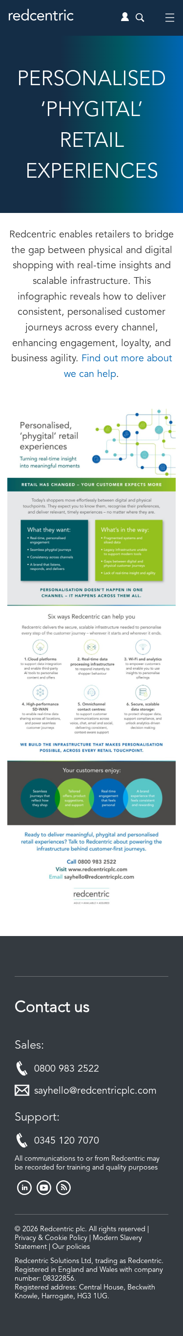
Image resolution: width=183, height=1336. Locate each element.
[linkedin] (24, 1192)
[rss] (63, 1192)
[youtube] (44, 1192)
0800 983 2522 (66, 1069)
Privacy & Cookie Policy (51, 1238)
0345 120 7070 (66, 1141)
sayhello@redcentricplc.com (95, 1091)
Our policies (71, 1247)
